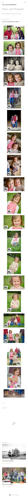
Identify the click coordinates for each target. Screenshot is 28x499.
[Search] (25, 2)
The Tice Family (7, 484)
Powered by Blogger (15, 494)
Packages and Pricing (11, 13)
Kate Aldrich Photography (9, 5)
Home (3, 13)
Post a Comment (8, 463)
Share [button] (3, 403)
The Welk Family (8, 461)
